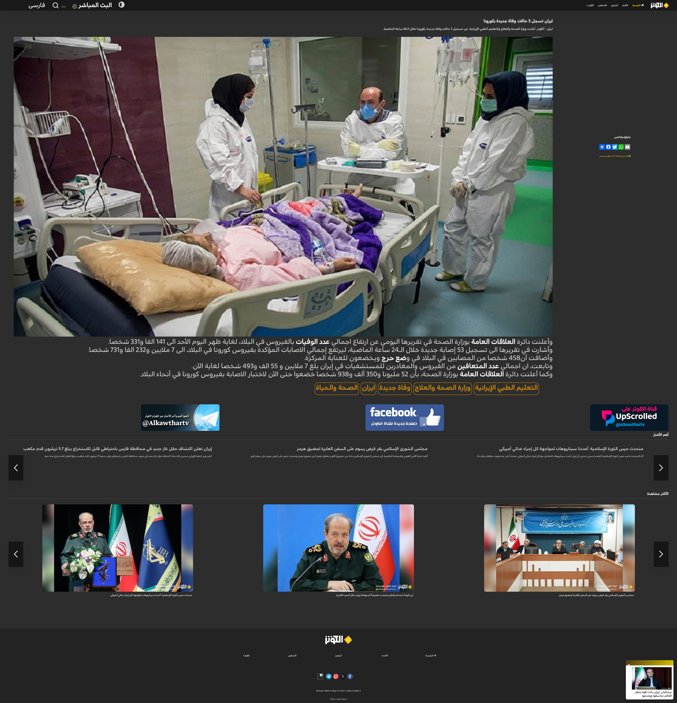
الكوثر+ (246, 655)
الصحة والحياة (337, 387)
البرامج (614, 5)
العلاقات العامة (493, 342)
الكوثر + (590, 5)
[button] (661, 468)
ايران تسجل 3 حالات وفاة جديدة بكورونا (518, 21)
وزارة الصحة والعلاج (443, 387)
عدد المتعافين (478, 366)
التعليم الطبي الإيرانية (506, 387)
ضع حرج (394, 358)
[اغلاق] (629, 665)
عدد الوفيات (313, 342)
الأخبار (625, 5)
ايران (368, 387)
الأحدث (385, 655)
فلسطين (602, 5)
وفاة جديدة (394, 387)
